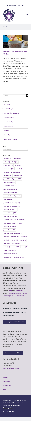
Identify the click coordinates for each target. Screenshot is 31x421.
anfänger (7, 158)
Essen (19, 169)
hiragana (7, 175)
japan (7, 179)
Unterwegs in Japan (10, 139)
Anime (7, 162)
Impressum (6, 381)
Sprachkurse (8, 135)
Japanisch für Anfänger (12, 196)
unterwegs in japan (10, 254)
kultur (24, 237)
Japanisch (16, 179)
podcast (15, 247)
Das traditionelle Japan (11, 113)
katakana (15, 237)
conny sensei (9, 169)
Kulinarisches (8, 126)
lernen (15, 240)
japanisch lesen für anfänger (13, 233)
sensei (24, 247)
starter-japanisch (10, 250)
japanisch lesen (9, 230)
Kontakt (5, 377)
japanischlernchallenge (12, 203)
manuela (16, 243)
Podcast (6, 131)
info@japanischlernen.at (11, 368)
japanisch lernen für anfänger (14, 220)
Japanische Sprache (10, 122)
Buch (15, 162)
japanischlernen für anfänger (13, 223)
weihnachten (19, 257)
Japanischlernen (10, 213)
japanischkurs (9, 199)
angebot (17, 158)
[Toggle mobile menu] (27, 14)
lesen (23, 240)
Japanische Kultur (10, 117)
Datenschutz (7, 385)
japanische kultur (10, 186)
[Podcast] (12, 411)
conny (18, 165)
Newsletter (19, 291)
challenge (8, 165)
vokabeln (7, 257)
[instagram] (6, 411)
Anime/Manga (8, 109)
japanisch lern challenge (12, 206)
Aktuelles (7, 104)
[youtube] (10, 411)
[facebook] (3, 411)
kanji (6, 237)
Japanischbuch (9, 182)
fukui (6, 172)
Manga (7, 243)
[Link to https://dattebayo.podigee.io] (15, 2)
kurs (6, 240)
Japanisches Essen (10, 189)
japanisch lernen (10, 209)
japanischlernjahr (10, 226)
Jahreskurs (17, 175)
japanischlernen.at (10, 216)
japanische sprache (10, 192)
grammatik (15, 172)
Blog (20, 2)
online (7, 247)
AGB (4, 389)
